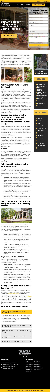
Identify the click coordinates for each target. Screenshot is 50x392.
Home (2, 19)
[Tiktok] (3, 1)
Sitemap (42, 390)
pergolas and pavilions (13, 293)
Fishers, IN (36, 363)
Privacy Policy (36, 390)
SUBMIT (39, 45)
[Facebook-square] (1, 1)
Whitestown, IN (37, 369)
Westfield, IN (37, 364)
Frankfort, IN (29, 369)
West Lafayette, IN (38, 368)
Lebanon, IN (28, 371)
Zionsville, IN (28, 366)
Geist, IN (27, 361)
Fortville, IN (37, 361)
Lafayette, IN (29, 368)
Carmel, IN (28, 363)
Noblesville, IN (37, 366)
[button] (47, 4)
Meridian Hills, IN (29, 364)
